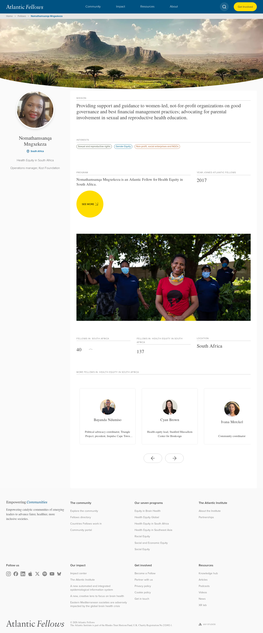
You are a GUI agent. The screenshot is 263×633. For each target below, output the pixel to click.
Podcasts (204, 586)
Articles (203, 580)
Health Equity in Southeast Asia (153, 530)
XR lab (203, 605)
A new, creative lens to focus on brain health (97, 596)
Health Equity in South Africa (152, 523)
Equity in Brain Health (148, 511)
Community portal (81, 530)
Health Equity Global (147, 517)
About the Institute (210, 511)
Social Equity (142, 549)
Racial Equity (142, 536)
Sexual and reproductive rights (94, 146)
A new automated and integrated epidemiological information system (91, 587)
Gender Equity (123, 146)
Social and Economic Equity (151, 543)
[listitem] (108, 416)
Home (9, 16)
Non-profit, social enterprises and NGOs (157, 146)
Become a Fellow (145, 573)
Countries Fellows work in (86, 523)
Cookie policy (143, 592)
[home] (24, 7)
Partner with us (144, 580)
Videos (203, 592)
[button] (93, 6)
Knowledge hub (208, 573)
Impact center (78, 573)
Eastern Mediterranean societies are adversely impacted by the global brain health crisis (98, 604)
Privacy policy (143, 586)
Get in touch (142, 599)
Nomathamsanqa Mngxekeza (47, 16)
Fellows (22, 16)
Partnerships (206, 517)
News (202, 599)
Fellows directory (80, 517)
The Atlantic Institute (82, 580)
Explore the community (84, 511)
